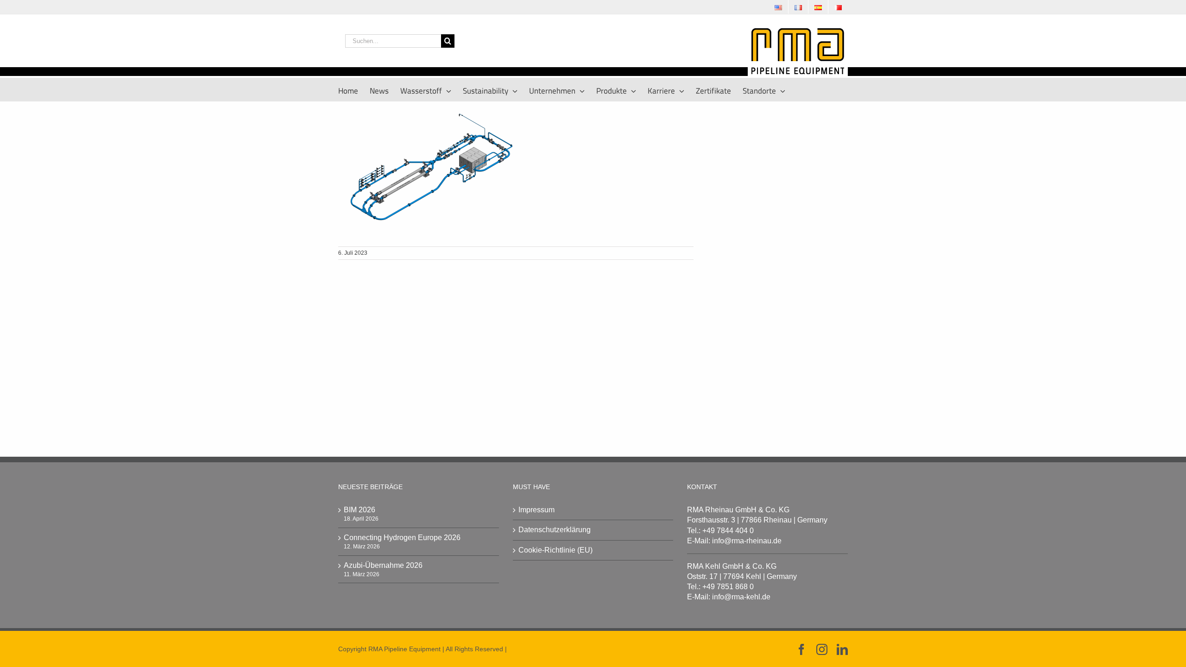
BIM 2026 (359, 510)
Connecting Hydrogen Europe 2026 (402, 537)
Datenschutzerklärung (554, 530)
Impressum (536, 510)
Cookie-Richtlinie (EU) (555, 550)
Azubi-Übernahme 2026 (383, 565)
